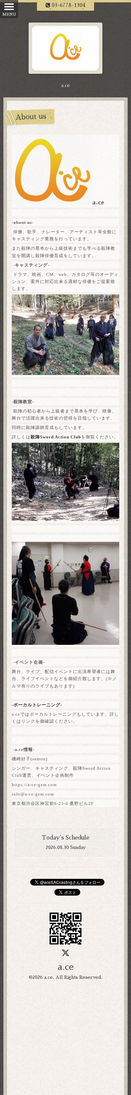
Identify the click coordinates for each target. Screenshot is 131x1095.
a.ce (66, 967)
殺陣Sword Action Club (56, 436)
